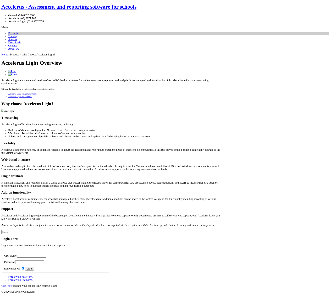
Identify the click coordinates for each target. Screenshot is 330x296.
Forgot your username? (20, 279)
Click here (7, 285)
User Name (10, 255)
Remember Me (12, 268)
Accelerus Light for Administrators (22, 94)
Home (4, 54)
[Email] (12, 74)
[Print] (12, 71)
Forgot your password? (20, 276)
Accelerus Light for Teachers (20, 96)
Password (9, 262)
